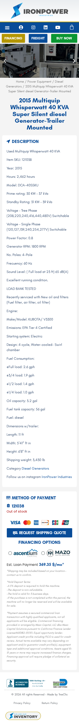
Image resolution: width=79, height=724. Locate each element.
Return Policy (50, 703)
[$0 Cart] (71, 27)
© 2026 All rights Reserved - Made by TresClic (39, 694)
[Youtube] (58, 27)
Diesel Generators (35, 468)
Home (20, 81)
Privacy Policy (22, 703)
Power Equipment (39, 81)
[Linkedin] (45, 27)
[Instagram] (33, 27)
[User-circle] (21, 27)
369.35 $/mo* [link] (51, 564)
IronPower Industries (57, 477)
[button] (7, 27)
